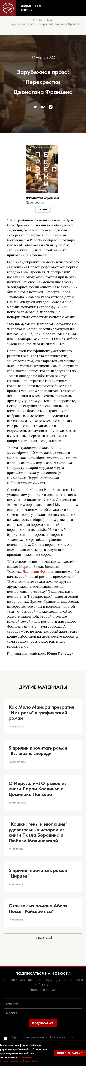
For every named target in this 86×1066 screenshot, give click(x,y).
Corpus (37, 20)
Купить (43, 209)
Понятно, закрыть (70, 1053)
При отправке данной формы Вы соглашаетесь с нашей (43, 1039)
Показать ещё (43, 938)
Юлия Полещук (60, 653)
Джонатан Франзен (38, 572)
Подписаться (43, 1023)
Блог (50, 20)
